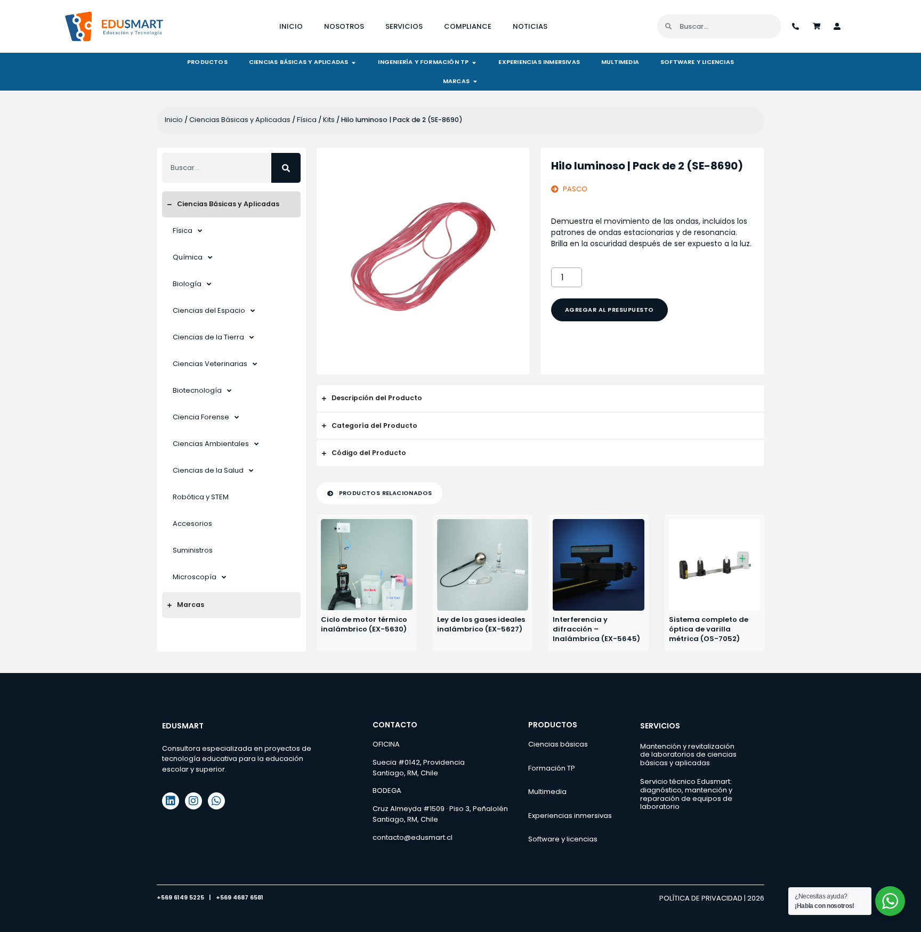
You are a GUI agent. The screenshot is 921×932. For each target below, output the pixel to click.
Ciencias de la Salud (208, 470)
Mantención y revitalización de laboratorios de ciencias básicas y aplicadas (688, 754)
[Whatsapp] (216, 800)
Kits (329, 120)
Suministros (193, 550)
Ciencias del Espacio (209, 310)
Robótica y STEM (201, 497)
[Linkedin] (170, 800)
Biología (187, 284)
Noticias (530, 26)
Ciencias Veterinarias (210, 364)
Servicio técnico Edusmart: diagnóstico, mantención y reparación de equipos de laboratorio (686, 794)
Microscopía (194, 577)
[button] (379, 493)
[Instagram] (193, 800)
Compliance (467, 26)
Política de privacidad (700, 898)
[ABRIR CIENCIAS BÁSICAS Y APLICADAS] (354, 62)
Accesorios (192, 523)
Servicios (404, 26)
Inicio (291, 26)
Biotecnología (197, 390)
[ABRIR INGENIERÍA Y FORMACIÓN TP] (474, 62)
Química (188, 257)
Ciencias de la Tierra (208, 337)
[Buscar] (286, 168)
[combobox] (216, 168)
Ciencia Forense (201, 417)
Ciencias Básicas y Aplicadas (239, 120)
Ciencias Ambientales (211, 444)
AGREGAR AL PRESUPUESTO (609, 309)
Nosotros (344, 26)
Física (307, 120)
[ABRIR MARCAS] (475, 81)
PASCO (575, 189)
